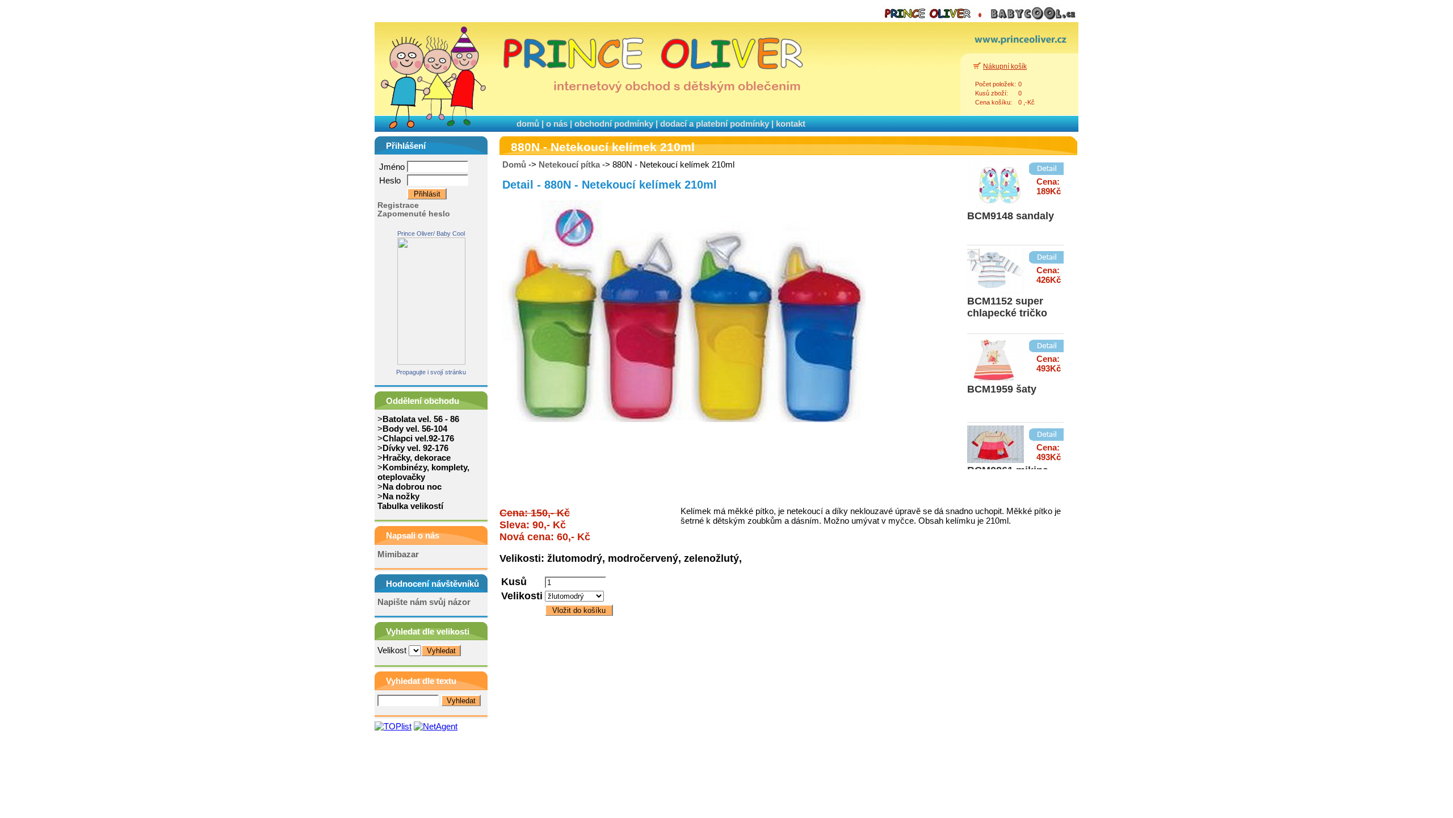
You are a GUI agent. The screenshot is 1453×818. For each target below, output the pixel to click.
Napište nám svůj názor (424, 602)
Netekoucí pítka (569, 164)
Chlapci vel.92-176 (418, 438)
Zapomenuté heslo (413, 214)
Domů (514, 164)
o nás (557, 123)
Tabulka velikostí (410, 506)
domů (527, 123)
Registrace (398, 205)
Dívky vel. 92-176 (415, 448)
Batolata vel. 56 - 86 (421, 419)
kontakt (790, 123)
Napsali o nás (412, 535)
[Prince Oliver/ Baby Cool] (431, 361)
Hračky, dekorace (417, 457)
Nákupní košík (1005, 66)
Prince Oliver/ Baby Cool (431, 233)
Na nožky (401, 496)
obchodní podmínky (613, 123)
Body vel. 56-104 (415, 428)
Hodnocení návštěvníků (432, 584)
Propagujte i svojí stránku (431, 372)
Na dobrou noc (412, 486)
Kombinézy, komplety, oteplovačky (423, 472)
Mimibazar (398, 554)
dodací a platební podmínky (714, 123)
